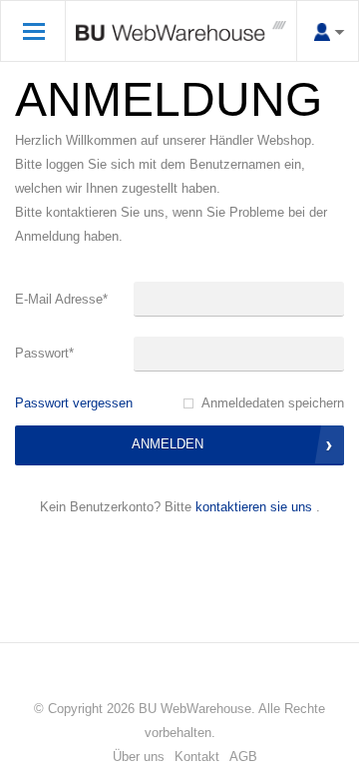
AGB (243, 756)
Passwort (44, 353)
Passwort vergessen (74, 402)
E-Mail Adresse (61, 299)
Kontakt (197, 756)
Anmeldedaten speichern (272, 402)
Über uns (139, 756)
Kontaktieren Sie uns (253, 506)
